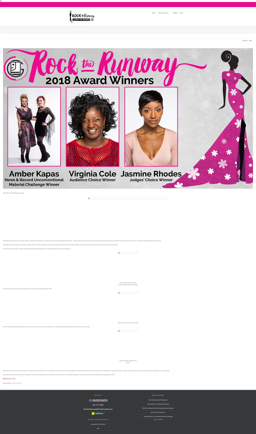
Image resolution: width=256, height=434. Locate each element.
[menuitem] (155, 12)
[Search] (185, 12)
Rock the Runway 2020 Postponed (158, 400)
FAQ (98, 428)
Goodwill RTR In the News (98, 424)
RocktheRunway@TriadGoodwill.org (98, 409)
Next (250, 40)
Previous (245, 40)
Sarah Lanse (8, 383)
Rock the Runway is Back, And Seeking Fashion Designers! (158, 408)
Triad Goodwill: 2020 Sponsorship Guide (158, 404)
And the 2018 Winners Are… (158, 412)
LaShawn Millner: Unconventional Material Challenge (158, 416)
